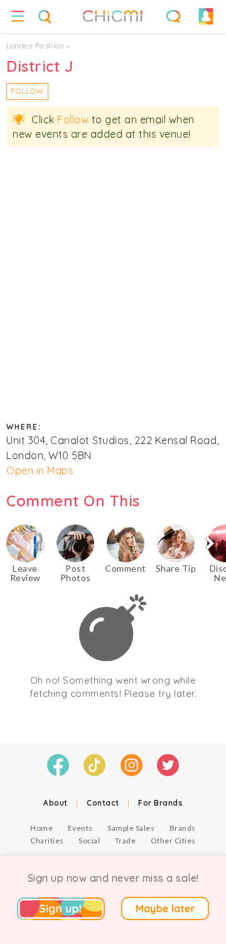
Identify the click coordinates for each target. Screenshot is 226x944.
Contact (103, 803)
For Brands (160, 803)
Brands (183, 828)
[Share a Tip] (176, 543)
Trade (125, 840)
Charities (47, 840)
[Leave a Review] (25, 543)
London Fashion (35, 45)
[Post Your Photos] (75, 543)
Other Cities (173, 840)
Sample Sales (130, 828)
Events (80, 828)
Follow (27, 91)
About (55, 803)
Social (89, 840)
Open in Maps (39, 470)
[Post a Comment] (125, 543)
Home (41, 828)
